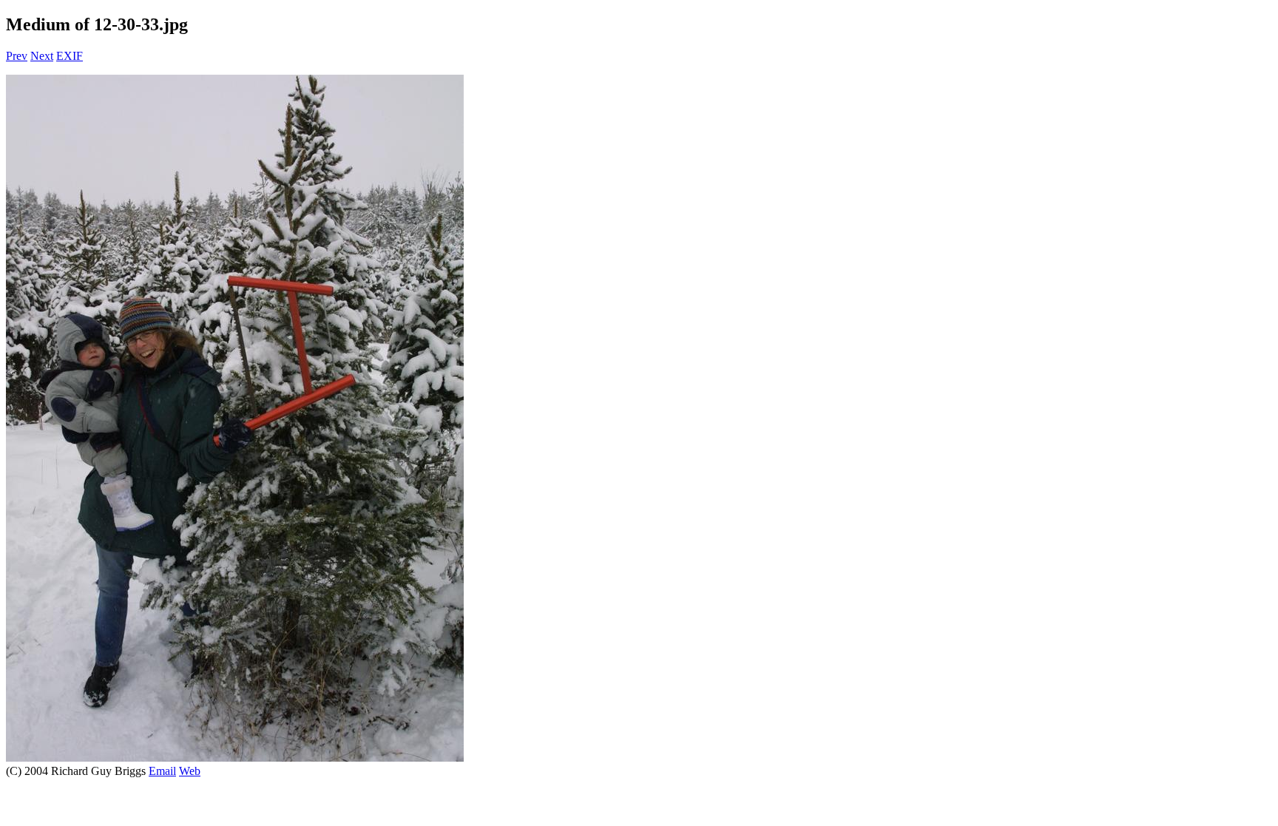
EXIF (69, 56)
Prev (16, 56)
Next (41, 56)
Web (189, 771)
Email (162, 771)
